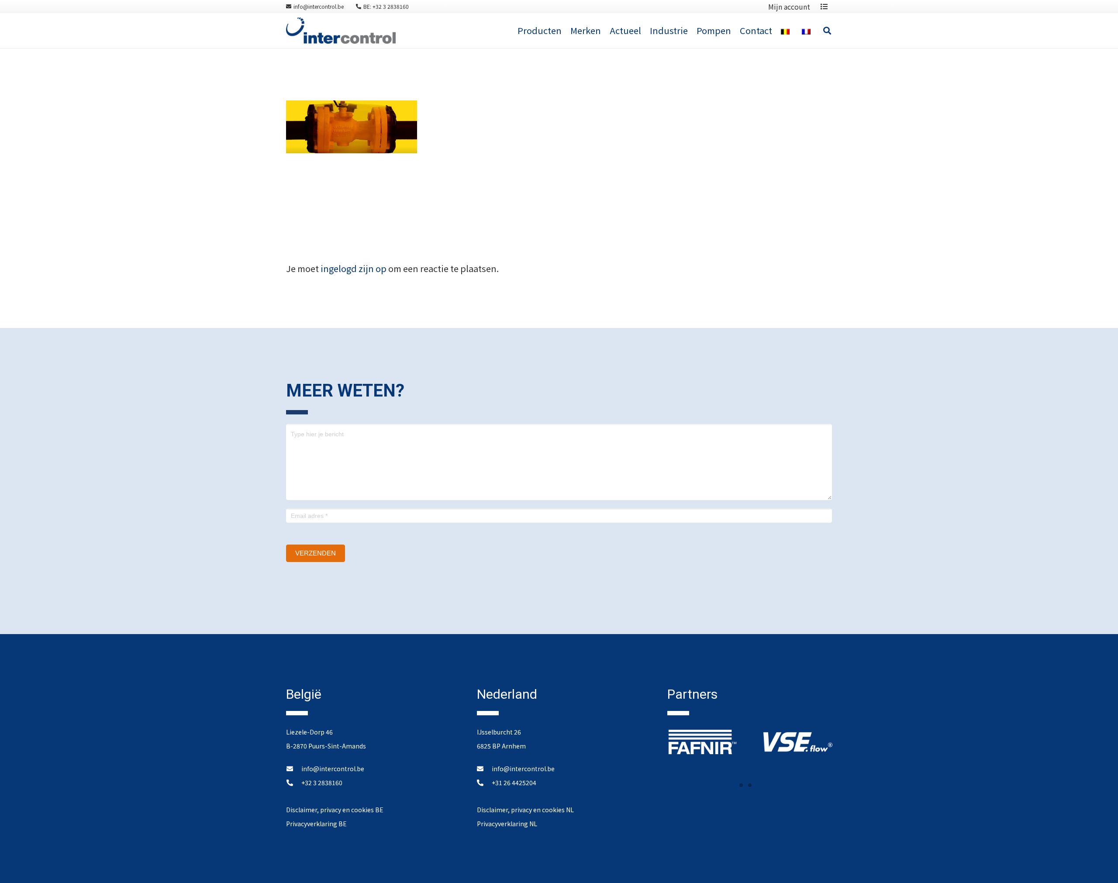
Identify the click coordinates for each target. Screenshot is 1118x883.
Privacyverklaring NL (507, 823)
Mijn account (789, 6)
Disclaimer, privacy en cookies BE (334, 809)
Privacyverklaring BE (316, 823)
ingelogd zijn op (353, 268)
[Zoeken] (827, 30)
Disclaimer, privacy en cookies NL (525, 809)
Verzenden (315, 553)
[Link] (341, 30)
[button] (741, 785)
